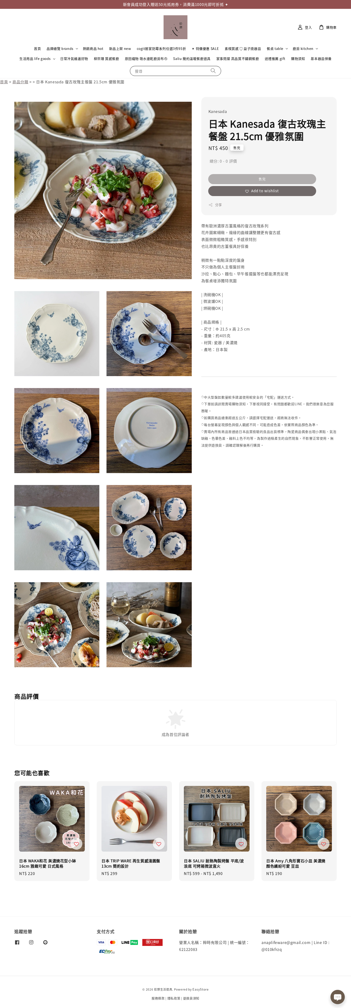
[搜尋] (213, 70)
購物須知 (298, 58)
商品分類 (20, 82)
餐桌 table (275, 48)
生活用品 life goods (35, 58)
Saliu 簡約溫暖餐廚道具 (191, 58)
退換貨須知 (191, 998)
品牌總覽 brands (60, 48)
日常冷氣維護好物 (74, 58)
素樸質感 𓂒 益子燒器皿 (243, 48)
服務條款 (158, 998)
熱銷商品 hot (93, 48)
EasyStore (200, 989)
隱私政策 (174, 998)
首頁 (37, 48)
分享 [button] (218, 205)
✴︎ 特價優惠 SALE (205, 48)
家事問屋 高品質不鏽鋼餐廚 (237, 58)
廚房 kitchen (303, 48)
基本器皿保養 (321, 58)
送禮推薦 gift (275, 58)
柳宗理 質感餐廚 (106, 58)
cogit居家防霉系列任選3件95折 (161, 48)
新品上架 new (120, 48)
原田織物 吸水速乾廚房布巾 (146, 58)
